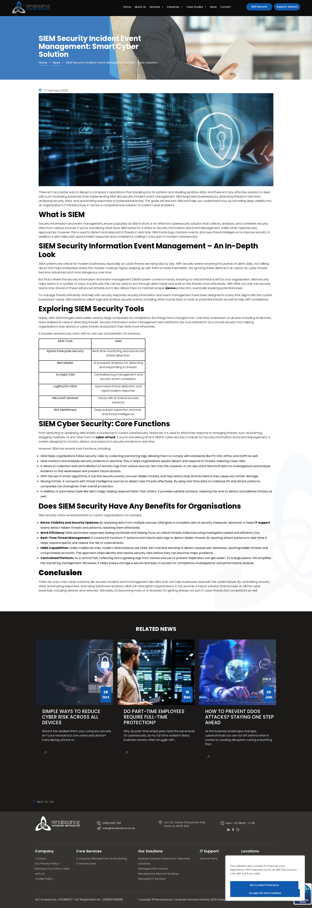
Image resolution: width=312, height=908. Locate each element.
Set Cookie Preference (264, 885)
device (170, 288)
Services (155, 7)
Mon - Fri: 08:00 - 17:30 (240, 823)
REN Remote (259, 6)
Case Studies (195, 7)
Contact (225, 7)
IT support (262, 523)
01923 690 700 (112, 823)
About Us (140, 7)
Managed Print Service (153, 868)
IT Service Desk (86, 863)
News (213, 7)
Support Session (287, 6)
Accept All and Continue (265, 893)
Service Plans (208, 858)
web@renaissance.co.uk (119, 828)
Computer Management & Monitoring (101, 858)
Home (127, 7)
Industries (173, 7)
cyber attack (106, 437)
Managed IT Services (152, 879)
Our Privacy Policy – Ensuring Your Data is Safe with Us (52, 869)
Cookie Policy (44, 879)
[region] (265, 878)
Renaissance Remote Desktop (158, 874)
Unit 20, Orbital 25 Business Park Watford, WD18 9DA (184, 824)
